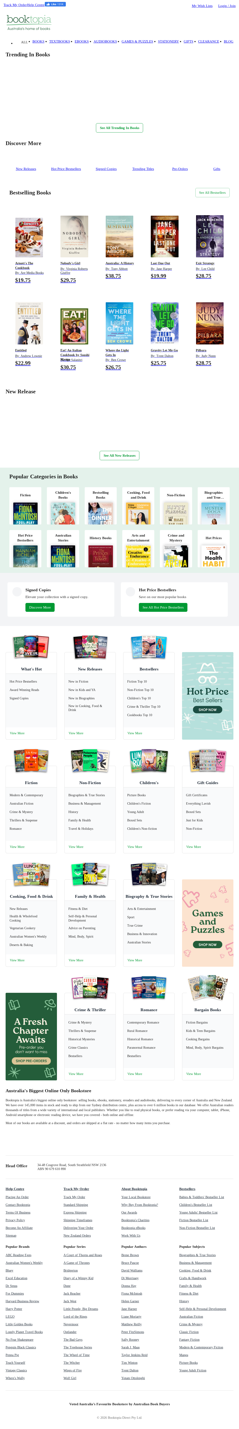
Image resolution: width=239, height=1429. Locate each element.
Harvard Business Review (22, 1301)
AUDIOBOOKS (105, 41)
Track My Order (15, 5)
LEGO (10, 1316)
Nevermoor (70, 1324)
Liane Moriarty (131, 1316)
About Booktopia (134, 1189)
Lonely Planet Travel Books (24, 1332)
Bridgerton (70, 1270)
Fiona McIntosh (131, 1293)
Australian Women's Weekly (24, 1263)
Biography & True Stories (149, 896)
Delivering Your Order (78, 1228)
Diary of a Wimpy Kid (78, 1278)
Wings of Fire (72, 1370)
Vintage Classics (16, 1370)
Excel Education (16, 1278)
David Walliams (131, 1270)
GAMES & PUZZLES (137, 41)
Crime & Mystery (191, 1324)
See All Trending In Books (119, 128)
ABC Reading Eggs (18, 1255)
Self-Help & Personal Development (202, 1309)
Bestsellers (149, 669)
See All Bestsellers (212, 192)
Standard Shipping (75, 1205)
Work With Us (130, 1235)
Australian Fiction (191, 1316)
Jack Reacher (72, 1293)
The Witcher (71, 1362)
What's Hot (31, 669)
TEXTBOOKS (59, 41)
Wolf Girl (69, 1378)
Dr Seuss (11, 1286)
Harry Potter (14, 1309)
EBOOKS (82, 41)
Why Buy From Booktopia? (139, 1205)
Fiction (31, 782)
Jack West (69, 1301)
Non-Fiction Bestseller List (197, 1228)
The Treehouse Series (77, 1347)
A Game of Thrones (76, 1263)
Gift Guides (207, 782)
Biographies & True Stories (197, 1255)
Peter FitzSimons (132, 1332)
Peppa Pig (12, 1355)
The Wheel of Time (76, 1355)
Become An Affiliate (19, 1228)
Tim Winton (129, 1362)
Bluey (9, 1270)
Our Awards (129, 1212)
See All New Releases (120, 455)
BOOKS (38, 41)
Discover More (40, 607)
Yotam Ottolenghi (133, 1378)
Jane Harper (129, 1309)
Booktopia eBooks (133, 1228)
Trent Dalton (129, 1370)
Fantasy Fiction (189, 1339)
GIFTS (188, 41)
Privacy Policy (15, 1220)
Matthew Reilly (131, 1324)
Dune (66, 1286)
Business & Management (195, 1263)
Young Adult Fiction (192, 1370)
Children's (149, 782)
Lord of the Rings (75, 1316)
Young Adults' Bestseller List (198, 1212)
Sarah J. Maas (130, 1347)
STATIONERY (168, 41)
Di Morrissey (130, 1278)
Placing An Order (17, 1197)
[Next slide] (10, 113)
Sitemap (11, 1235)
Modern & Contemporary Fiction (201, 1347)
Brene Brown (130, 1255)
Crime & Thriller (90, 1009)
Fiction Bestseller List (193, 1220)
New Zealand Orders (77, 1235)
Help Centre (36, 5)
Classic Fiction (189, 1332)
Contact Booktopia (18, 1205)
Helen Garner (130, 1301)
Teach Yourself (15, 1362)
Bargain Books (207, 1009)
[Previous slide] (19, 113)
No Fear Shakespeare (19, 1339)
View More (17, 733)
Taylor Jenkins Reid (134, 1355)
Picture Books (188, 1362)
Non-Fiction (90, 782)
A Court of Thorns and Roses (82, 1255)
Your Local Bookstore (136, 1197)
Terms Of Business (18, 1212)
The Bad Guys (72, 1339)
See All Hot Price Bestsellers (163, 607)
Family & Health (90, 896)
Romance (149, 1009)
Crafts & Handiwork (192, 1278)
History (184, 1301)
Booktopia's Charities (135, 1220)
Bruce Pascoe (130, 1263)
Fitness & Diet (188, 1293)
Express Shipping (75, 1212)
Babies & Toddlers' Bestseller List (201, 1197)
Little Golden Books (19, 1324)
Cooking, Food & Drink (31, 896)
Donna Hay (128, 1286)
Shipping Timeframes (77, 1220)
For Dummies (15, 1293)
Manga (183, 1355)
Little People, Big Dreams (80, 1309)
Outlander (70, 1332)
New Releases (90, 669)
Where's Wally (15, 1378)
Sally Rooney (130, 1339)
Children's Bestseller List (195, 1205)
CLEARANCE (208, 41)
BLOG (228, 41)
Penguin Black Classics (21, 1347)
